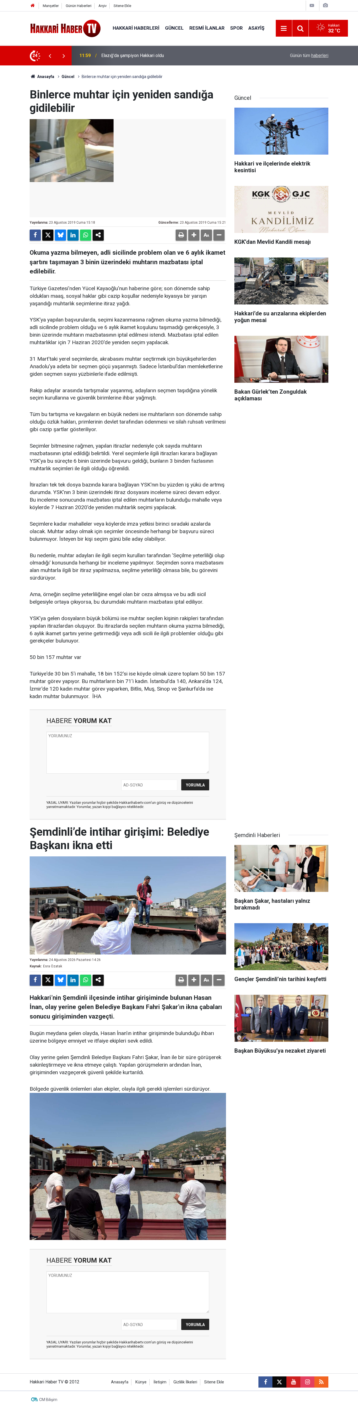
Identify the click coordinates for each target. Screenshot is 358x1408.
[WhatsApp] (85, 235)
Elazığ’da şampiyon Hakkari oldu (132, 55)
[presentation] (50, 55)
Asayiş (256, 28)
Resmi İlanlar (207, 28)
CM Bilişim (48, 1399)
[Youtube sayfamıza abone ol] (293, 1382)
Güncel (174, 28)
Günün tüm (309, 55)
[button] (193, 235)
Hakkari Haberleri (136, 28)
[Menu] (284, 28)
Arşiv (102, 6)
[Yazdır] (181, 235)
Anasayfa (45, 76)
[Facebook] (35, 235)
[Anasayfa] (33, 6)
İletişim (160, 1382)
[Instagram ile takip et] (307, 1382)
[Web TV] (312, 5)
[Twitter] (47, 235)
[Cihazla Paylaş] (98, 235)
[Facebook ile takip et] (265, 1382)
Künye (141, 1382)
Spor (236, 28)
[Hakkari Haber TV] (66, 27)
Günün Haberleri (78, 6)
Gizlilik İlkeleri (185, 1382)
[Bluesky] (60, 235)
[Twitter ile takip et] (279, 1382)
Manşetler (51, 6)
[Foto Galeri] (325, 5)
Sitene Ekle (122, 6)
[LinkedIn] (73, 235)
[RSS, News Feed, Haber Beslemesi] (321, 1382)
